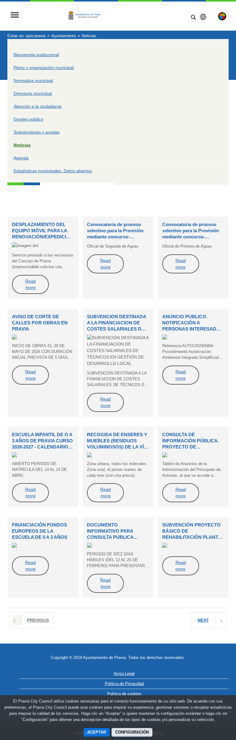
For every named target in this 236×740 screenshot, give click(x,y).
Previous (38, 620)
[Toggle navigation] (14, 15)
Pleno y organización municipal (44, 67)
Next (203, 620)
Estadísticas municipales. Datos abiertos (53, 170)
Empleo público (28, 119)
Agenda (21, 157)
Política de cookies (124, 693)
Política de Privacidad (124, 683)
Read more (30, 284)
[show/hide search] (193, 18)
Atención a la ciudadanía (37, 106)
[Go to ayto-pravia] (104, 15)
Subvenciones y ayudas (37, 132)
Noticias (22, 145)
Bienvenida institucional (36, 54)
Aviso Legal (124, 673)
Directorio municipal (33, 93)
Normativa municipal (33, 80)
